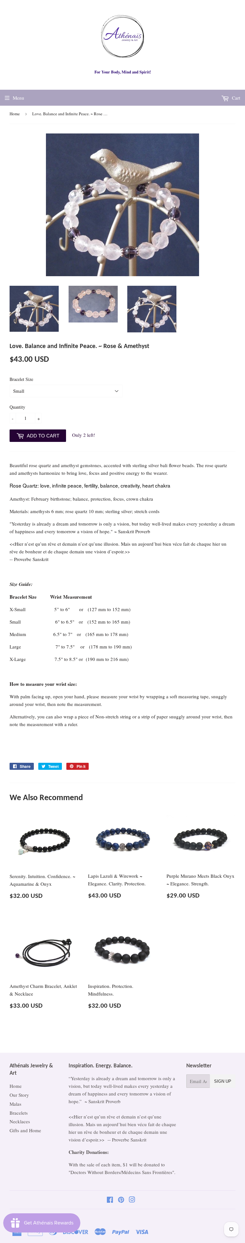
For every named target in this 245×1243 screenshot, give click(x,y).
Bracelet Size (21, 379)
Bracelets (19, 1113)
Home (15, 114)
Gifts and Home (25, 1130)
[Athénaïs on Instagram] (132, 1200)
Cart (235, 98)
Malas (15, 1104)
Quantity (17, 407)
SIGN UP (222, 1081)
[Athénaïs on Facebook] (110, 1200)
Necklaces (20, 1121)
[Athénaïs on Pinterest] (121, 1200)
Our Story (19, 1095)
